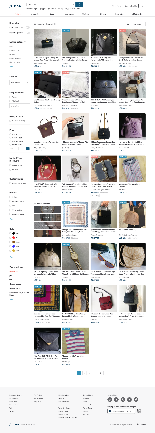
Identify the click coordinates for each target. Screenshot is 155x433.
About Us (86, 398)
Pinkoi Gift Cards (15, 405)
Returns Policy (63, 414)
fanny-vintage (95, 277)
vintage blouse (15, 284)
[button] (28, 148)
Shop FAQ (37, 401)
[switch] (19, 27)
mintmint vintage (125, 63)
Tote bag (60, 9)
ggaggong (43, 9)
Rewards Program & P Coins (67, 417)
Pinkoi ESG (87, 405)
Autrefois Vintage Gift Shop (100, 189)
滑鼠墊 (54, 9)
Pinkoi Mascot (87, 408)
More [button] (11, 66)
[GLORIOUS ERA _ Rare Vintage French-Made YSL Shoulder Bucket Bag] (75, 298)
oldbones (94, 319)
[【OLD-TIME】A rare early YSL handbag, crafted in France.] (47, 169)
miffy (78, 9)
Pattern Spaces (67, 189)
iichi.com (86, 414)
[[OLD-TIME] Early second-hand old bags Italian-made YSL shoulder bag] (47, 256)
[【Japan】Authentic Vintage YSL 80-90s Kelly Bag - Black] (75, 126)
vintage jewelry (15, 288)
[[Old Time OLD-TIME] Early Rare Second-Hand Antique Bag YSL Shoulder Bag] (47, 341)
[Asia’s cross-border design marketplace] (15, 5)
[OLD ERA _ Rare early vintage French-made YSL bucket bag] (104, 42)
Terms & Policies (64, 408)
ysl (10, 275)
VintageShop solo (40, 63)
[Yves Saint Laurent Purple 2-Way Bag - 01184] (47, 126)
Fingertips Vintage (40, 147)
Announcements (63, 405)
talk (10, 279)
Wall (10, 408)
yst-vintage (66, 147)
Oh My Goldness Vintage (43, 105)
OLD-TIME (94, 105)
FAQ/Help (61, 398)
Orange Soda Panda (69, 105)
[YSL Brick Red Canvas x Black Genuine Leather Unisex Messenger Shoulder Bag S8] (104, 298)
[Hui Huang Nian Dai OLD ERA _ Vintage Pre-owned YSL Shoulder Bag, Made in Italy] (132, 126)
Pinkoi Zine (13, 401)
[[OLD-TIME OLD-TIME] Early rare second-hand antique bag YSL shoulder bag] (104, 84)
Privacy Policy (63, 411)
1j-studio (65, 63)
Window (12, 411)
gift (49, 9)
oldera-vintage (96, 63)
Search (79, 4)
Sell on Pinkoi (116, 6)
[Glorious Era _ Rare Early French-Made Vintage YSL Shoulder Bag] (132, 256)
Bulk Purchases (63, 401)
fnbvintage (122, 189)
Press (85, 401)
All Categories (14, 398)
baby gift (67, 9)
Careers (85, 411)
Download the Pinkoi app (122, 411)
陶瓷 (73, 9)
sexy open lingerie (32, 9)
